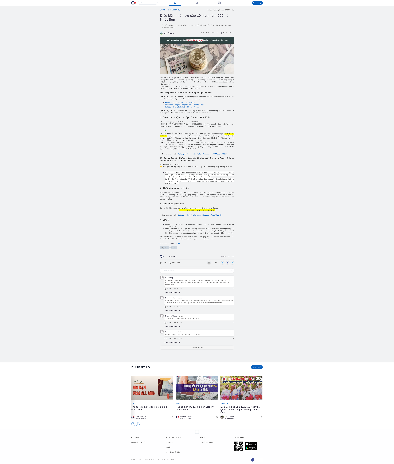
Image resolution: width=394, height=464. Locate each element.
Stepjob (177, 243)
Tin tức (168, 447)
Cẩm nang (164, 10)
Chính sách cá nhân (138, 442)
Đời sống (176, 10)
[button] (257, 3)
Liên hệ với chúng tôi (207, 442)
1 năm (178, 278)
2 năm (181, 316)
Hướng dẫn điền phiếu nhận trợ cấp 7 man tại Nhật (184, 105)
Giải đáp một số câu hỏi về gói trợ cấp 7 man (182, 107)
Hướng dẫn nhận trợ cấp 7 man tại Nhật (180, 102)
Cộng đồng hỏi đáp (173, 452)
